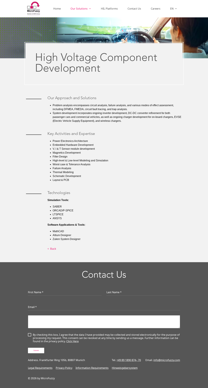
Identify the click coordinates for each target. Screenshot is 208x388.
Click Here (72, 341)
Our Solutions (79, 8)
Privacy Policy (64, 368)
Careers (155, 8)
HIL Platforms (109, 8)
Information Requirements (92, 368)
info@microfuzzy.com (166, 360)
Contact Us (134, 8)
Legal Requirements (40, 368)
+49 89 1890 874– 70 (129, 360)
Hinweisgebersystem (125, 368)
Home (57, 8)
